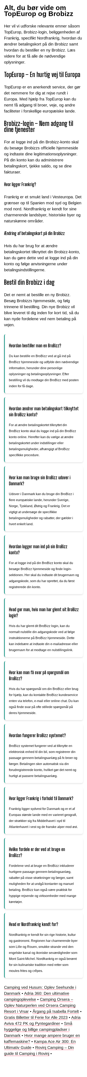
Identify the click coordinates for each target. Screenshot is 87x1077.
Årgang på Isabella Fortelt (56, 1011)
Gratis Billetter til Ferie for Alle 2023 (36, 1017)
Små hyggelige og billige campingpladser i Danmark (38, 1029)
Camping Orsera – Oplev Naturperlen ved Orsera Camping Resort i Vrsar (39, 1005)
